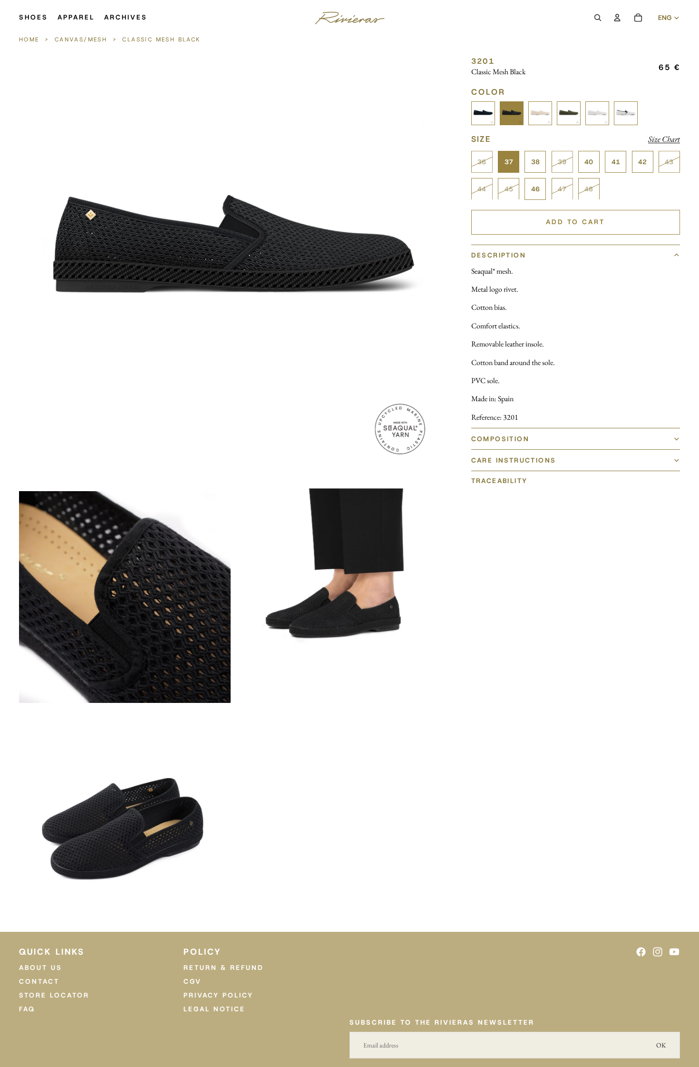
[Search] (597, 17)
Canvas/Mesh (81, 39)
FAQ (27, 1009)
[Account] (617, 17)
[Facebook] (641, 952)
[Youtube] (674, 952)
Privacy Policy (218, 995)
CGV (193, 981)
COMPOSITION (500, 439)
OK (661, 1045)
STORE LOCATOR (54, 995)
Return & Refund (224, 967)
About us (40, 967)
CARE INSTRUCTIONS (513, 460)
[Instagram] (657, 952)
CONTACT (39, 981)
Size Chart (664, 139)
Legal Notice (214, 1009)
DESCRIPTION (498, 255)
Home (30, 39)
